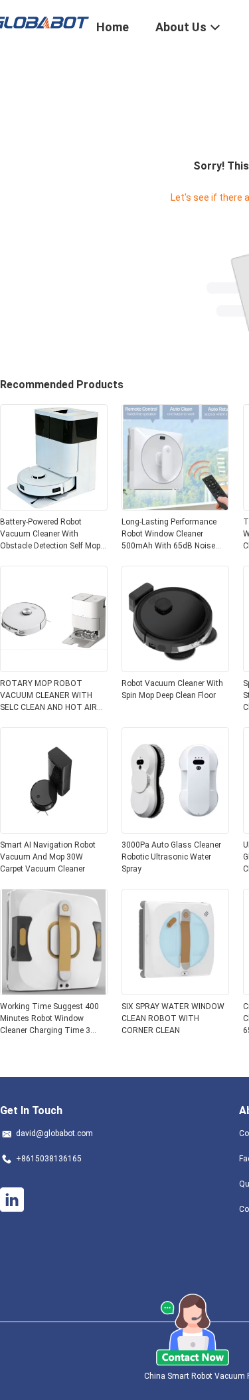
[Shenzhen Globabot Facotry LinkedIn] (12, 1200)
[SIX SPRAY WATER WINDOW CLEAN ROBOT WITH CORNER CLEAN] (175, 991)
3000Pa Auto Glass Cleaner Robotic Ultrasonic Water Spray (171, 857)
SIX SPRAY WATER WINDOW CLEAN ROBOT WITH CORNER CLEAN (173, 1018)
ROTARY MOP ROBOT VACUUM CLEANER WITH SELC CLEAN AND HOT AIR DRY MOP (48, 696)
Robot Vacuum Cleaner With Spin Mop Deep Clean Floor (172, 689)
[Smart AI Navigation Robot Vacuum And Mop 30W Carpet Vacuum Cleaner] (54, 829)
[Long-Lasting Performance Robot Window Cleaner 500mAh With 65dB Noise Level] (175, 506)
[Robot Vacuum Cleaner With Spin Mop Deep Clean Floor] (175, 668)
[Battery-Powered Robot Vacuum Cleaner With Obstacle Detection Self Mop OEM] (54, 506)
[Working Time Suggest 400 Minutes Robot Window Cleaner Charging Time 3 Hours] (54, 991)
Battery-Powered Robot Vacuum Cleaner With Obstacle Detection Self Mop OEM (50, 534)
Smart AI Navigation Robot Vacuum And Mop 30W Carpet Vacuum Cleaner (48, 857)
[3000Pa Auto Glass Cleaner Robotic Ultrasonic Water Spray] (175, 829)
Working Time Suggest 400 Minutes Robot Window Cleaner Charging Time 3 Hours (49, 1019)
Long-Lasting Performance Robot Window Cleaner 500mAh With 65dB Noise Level (169, 534)
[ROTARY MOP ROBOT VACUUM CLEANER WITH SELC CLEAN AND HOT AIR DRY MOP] (54, 668)
